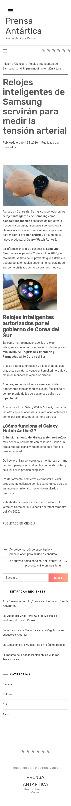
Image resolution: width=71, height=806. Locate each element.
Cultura (7, 694)
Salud (6, 714)
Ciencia (29, 523)
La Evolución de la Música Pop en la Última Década (34, 644)
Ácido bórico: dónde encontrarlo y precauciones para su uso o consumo (33, 552)
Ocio (5, 704)
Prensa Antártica (23, 26)
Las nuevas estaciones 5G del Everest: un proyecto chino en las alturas (35, 563)
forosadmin (10, 147)
